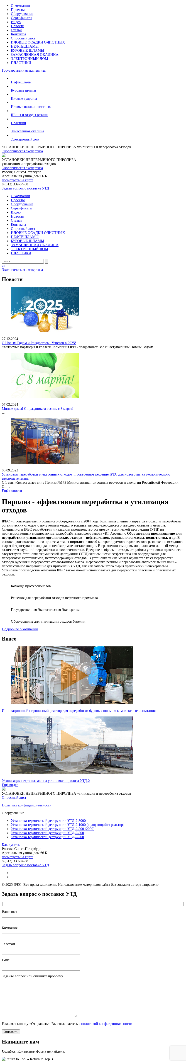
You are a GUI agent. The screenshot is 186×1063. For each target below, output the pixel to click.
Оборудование (22, 14)
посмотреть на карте (17, 180)
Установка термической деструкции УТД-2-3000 (48, 821)
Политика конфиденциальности (26, 805)
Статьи (16, 30)
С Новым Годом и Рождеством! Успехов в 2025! (39, 343)
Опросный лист (23, 38)
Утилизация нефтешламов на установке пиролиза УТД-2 (46, 781)
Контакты (18, 34)
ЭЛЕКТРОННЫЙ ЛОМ (29, 59)
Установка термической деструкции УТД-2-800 (47, 833)
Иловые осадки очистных (31, 107)
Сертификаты (21, 18)
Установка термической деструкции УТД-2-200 (47, 837)
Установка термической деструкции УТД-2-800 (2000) (52, 829)
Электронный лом (25, 139)
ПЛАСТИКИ (21, 63)
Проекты (18, 10)
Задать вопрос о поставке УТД (25, 188)
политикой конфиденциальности (106, 1024)
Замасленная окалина (27, 131)
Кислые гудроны (24, 98)
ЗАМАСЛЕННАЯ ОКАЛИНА (35, 54)
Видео (16, 22)
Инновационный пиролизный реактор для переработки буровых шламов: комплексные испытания (79, 711)
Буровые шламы (23, 90)
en (3, 265)
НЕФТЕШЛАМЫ (25, 46)
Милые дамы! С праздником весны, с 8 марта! (37, 408)
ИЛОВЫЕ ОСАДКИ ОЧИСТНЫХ (38, 42)
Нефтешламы (21, 82)
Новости (17, 26)
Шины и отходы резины (29, 115)
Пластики (18, 123)
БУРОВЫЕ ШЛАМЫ (27, 50)
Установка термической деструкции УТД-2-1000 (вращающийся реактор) (67, 825)
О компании (20, 5)
